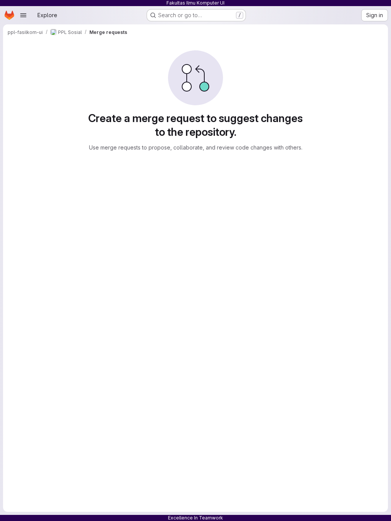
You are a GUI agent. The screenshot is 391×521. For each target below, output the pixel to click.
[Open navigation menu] (23, 15)
